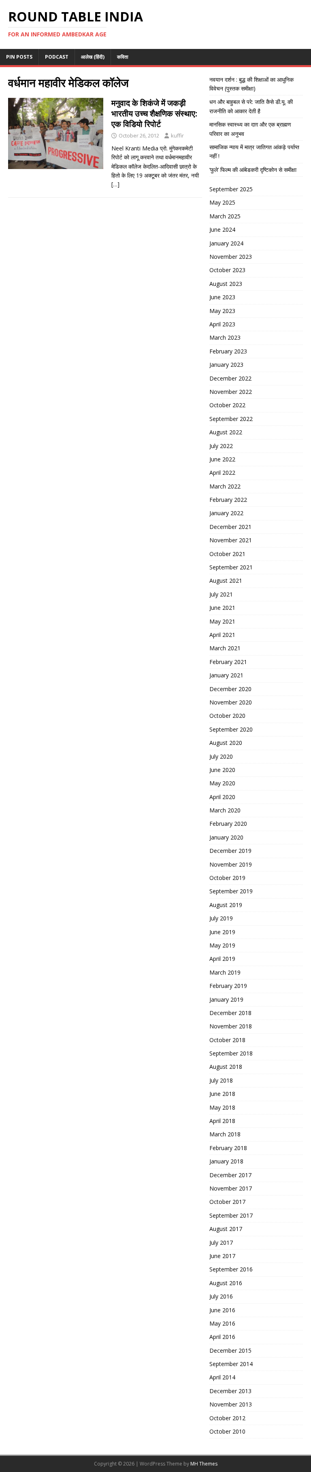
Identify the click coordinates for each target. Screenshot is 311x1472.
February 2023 (228, 351)
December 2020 (230, 689)
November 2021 (230, 540)
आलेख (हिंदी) (92, 56)
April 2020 (222, 797)
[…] (115, 184)
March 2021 (225, 648)
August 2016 (225, 1283)
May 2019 (222, 945)
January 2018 (226, 1161)
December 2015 (230, 1350)
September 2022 (231, 419)
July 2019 (221, 918)
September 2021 (231, 567)
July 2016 (221, 1296)
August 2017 (225, 1229)
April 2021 (222, 635)
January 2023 (226, 364)
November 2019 (230, 864)
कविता (122, 56)
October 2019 (227, 878)
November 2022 (230, 391)
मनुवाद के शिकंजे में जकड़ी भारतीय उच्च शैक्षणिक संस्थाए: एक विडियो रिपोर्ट (154, 113)
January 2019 (226, 999)
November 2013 (230, 1404)
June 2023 (222, 297)
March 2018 (225, 1134)
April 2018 (222, 1121)
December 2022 (230, 378)
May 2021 (222, 621)
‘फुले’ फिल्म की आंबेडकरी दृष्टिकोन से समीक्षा (252, 169)
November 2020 (230, 702)
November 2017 (230, 1188)
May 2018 (222, 1107)
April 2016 (222, 1337)
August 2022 (225, 432)
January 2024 (226, 243)
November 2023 (230, 256)
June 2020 (222, 770)
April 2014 (222, 1377)
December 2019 (230, 850)
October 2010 (227, 1431)
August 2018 (225, 1066)
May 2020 (222, 783)
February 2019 (228, 986)
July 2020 (221, 756)
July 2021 (221, 594)
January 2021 (226, 675)
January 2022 (226, 513)
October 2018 (227, 1040)
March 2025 (225, 216)
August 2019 (225, 905)
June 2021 (222, 607)
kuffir (177, 135)
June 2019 (222, 932)
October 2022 (227, 405)
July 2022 (221, 446)
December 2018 (230, 1013)
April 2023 (222, 324)
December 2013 (230, 1391)
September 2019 (231, 891)
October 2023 (227, 270)
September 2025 (231, 189)
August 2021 (225, 580)
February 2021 (228, 662)
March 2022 (225, 486)
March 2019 (225, 972)
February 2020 (228, 823)
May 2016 (222, 1323)
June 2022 (222, 459)
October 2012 (227, 1418)
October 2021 (227, 554)
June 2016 (222, 1310)
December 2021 (230, 527)
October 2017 (227, 1202)
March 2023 (225, 337)
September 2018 (231, 1053)
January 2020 (226, 837)
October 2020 (227, 715)
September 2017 (231, 1215)
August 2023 (225, 284)
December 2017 (230, 1175)
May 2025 (222, 202)
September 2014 (231, 1364)
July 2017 (221, 1242)
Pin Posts (19, 56)
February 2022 (228, 499)
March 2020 (225, 810)
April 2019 (222, 958)
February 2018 (228, 1148)
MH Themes (203, 1463)
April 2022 (222, 472)
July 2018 (221, 1080)
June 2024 (222, 229)
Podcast (56, 56)
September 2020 (231, 729)
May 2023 (222, 311)
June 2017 (222, 1256)
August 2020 (225, 743)
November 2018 (230, 1026)
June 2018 (222, 1094)
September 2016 (231, 1269)
